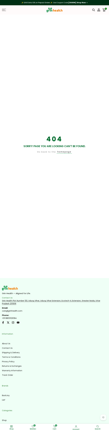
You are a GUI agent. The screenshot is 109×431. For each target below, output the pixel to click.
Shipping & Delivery (11, 352)
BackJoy (6, 395)
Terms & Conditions (11, 357)
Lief (3, 400)
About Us (6, 343)
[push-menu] (4, 10)
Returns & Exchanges (12, 366)
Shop (4, 420)
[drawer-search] (93, 10)
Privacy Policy (8, 361)
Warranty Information (12, 370)
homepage (64, 151)
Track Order (7, 375)
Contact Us (7, 348)
